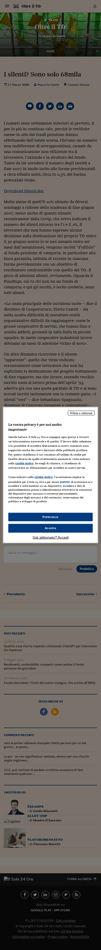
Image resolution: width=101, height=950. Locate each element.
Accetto (50, 528)
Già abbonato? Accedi (51, 537)
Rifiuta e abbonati (81, 412)
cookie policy (24, 463)
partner (65, 481)
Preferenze (50, 516)
